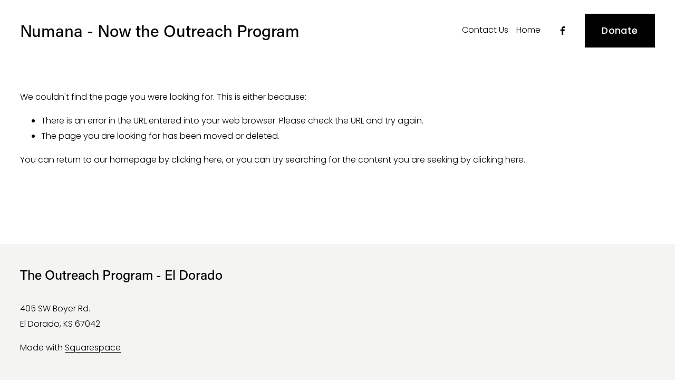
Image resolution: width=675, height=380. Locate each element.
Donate (620, 30)
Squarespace (93, 347)
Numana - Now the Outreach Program (160, 30)
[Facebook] (562, 30)
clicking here (196, 160)
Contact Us (485, 30)
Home (528, 30)
